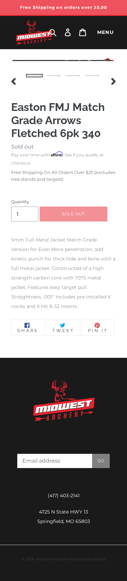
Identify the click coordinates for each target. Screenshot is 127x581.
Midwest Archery (51, 559)
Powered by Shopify (87, 559)
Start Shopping (63, 217)
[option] (34, 81)
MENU (105, 32)
